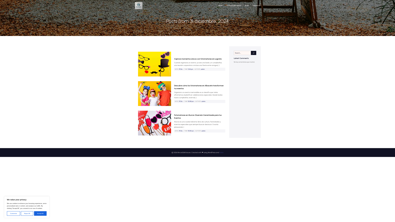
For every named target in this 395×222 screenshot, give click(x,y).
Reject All (27, 213)
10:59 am (191, 131)
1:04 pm (190, 69)
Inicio (220, 5)
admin (203, 69)
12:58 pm (191, 101)
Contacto (256, 5)
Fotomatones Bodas (234, 5)
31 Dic (181, 69)
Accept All (40, 213)
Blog (247, 5)
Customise (13, 213)
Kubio (221, 152)
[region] (26, 207)
